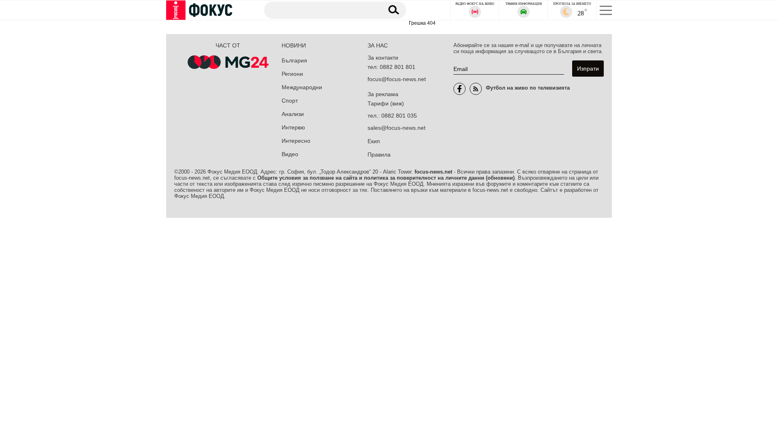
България (294, 60)
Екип (374, 141)
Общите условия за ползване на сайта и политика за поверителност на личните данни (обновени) (386, 178)
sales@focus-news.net (396, 128)
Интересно (296, 140)
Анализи (293, 114)
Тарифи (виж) (386, 103)
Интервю (293, 127)
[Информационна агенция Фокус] (459, 89)
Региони (292, 74)
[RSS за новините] (476, 89)
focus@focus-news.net (397, 79)
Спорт (290, 100)
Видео (290, 154)
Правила (379, 154)
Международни (302, 87)
